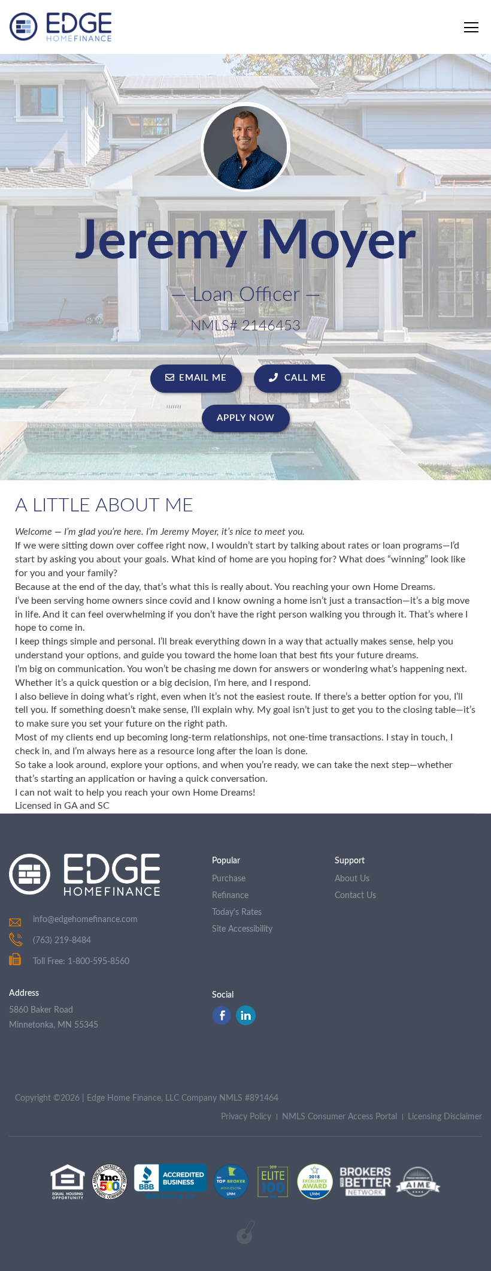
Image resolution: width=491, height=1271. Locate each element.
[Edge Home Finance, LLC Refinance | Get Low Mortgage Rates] (84, 875)
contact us (355, 895)
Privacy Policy (246, 1117)
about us (352, 879)
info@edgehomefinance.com (85, 919)
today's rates (237, 912)
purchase (229, 879)
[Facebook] (221, 1022)
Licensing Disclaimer (445, 1117)
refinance (230, 895)
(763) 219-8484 (62, 940)
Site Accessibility (242, 929)
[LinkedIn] (246, 1022)
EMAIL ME (203, 378)
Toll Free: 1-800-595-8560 (81, 961)
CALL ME (303, 378)
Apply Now (246, 418)
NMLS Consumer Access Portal (339, 1117)
